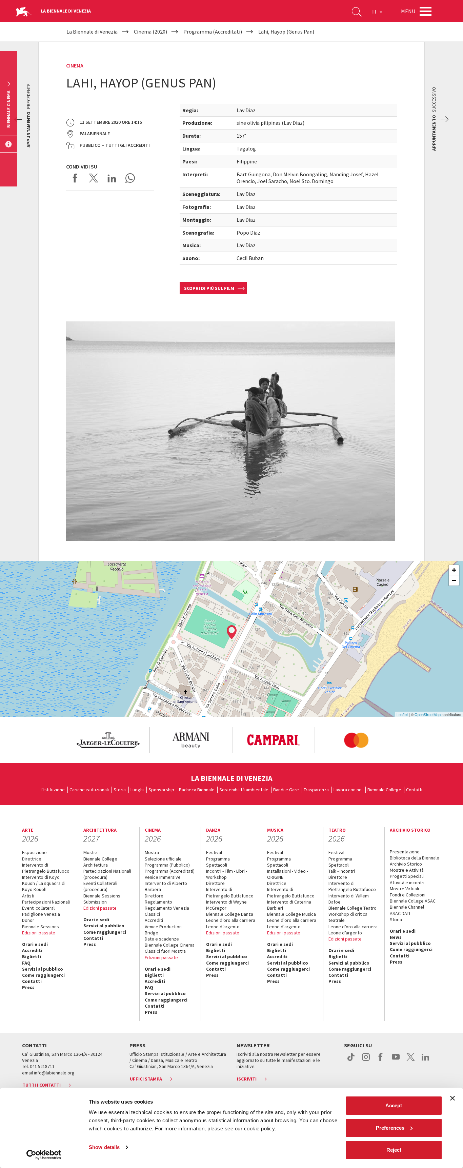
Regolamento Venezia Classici (167, 911)
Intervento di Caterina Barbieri (289, 905)
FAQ (26, 963)
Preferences (390, 1128)
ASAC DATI (400, 913)
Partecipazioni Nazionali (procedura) (107, 874)
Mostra (90, 852)
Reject (393, 1150)
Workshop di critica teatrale (347, 917)
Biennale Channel (407, 907)
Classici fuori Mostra (165, 951)
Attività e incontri (407, 882)
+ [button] (454, 570)
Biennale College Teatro (352, 908)
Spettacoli (216, 865)
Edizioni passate (38, 933)
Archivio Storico (406, 864)
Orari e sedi (35, 944)
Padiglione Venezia (41, 914)
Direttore (154, 896)
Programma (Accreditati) (170, 871)
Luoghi (137, 790)
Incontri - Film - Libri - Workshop (226, 874)
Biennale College (384, 790)
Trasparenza (316, 790)
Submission (95, 902)
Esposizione (34, 852)
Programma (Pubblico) (167, 865)
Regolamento (158, 902)
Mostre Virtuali (404, 889)
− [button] (454, 580)
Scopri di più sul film (209, 288)
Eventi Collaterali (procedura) (100, 886)
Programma (218, 859)
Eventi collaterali (39, 908)
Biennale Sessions (40, 927)
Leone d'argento (284, 927)
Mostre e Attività (407, 870)
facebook (381, 1060)
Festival (214, 852)
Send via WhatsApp (130, 178)
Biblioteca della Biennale (414, 858)
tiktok (351, 1060)
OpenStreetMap (428, 714)
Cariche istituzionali (89, 790)
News (396, 937)
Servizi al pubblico (42, 969)
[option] (107, 740)
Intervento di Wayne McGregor (226, 905)
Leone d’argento (223, 927)
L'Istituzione (53, 790)
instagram (366, 1060)
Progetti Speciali (407, 876)
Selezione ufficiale (163, 859)
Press (28, 987)
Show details (104, 1147)
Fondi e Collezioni (407, 895)
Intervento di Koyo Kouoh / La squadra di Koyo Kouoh (43, 883)
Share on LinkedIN (111, 178)
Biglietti (31, 956)
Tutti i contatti (41, 1085)
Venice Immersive (163, 877)
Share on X (93, 178)
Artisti (28, 896)
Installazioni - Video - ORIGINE (287, 874)
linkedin (425, 1060)
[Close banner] (452, 1098)
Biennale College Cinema (170, 945)
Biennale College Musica (291, 914)
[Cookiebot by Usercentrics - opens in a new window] (44, 1155)
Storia (120, 790)
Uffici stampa (146, 1079)
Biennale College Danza (229, 914)
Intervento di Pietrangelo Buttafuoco (45, 868)
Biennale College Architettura (100, 862)
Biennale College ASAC (413, 901)
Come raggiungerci (43, 975)
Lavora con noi (348, 790)
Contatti (414, 790)
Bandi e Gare (286, 790)
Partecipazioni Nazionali (46, 902)
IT (375, 11)
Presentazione (405, 852)
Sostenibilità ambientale (243, 790)
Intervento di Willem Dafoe (348, 899)
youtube (396, 1060)
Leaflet (402, 714)
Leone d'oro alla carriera (291, 920)
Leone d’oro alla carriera (230, 920)
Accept (393, 1105)
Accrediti (32, 950)
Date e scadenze (162, 939)
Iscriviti (247, 1079)
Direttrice (31, 859)
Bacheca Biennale (197, 790)
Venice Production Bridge (163, 930)
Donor (28, 920)
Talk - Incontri (341, 871)
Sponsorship (161, 790)
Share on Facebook (75, 178)
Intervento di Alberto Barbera (166, 886)
